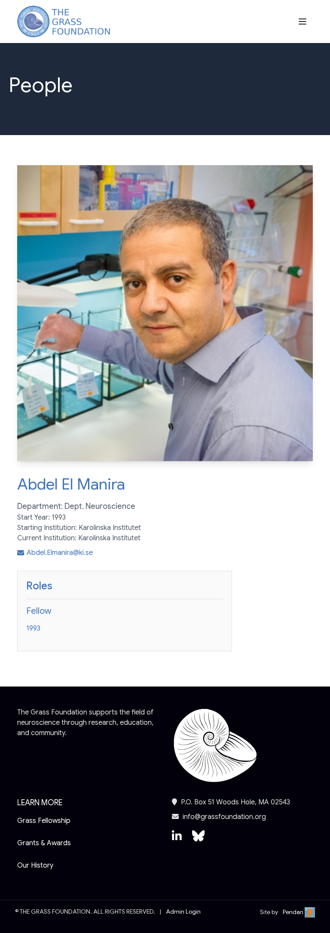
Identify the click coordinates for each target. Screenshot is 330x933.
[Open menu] (303, 21)
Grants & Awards (44, 843)
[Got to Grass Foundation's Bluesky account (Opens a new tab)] (198, 840)
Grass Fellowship (43, 820)
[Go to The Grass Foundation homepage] (63, 22)
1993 (33, 628)
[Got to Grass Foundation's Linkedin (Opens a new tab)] (177, 840)
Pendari (294, 912)
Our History (35, 865)
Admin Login (183, 911)
